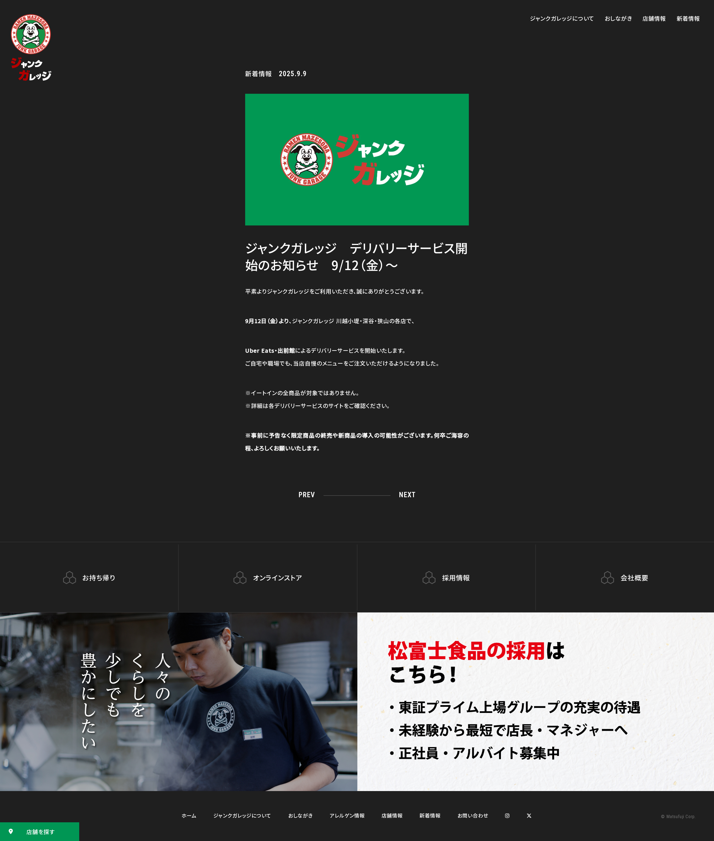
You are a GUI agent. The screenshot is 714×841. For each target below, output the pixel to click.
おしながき (618, 18)
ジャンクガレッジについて (562, 18)
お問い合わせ (472, 815)
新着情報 (688, 18)
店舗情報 (654, 18)
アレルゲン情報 (347, 815)
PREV (306, 495)
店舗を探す (40, 832)
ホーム (189, 815)
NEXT (407, 495)
